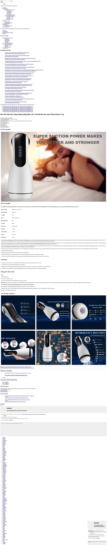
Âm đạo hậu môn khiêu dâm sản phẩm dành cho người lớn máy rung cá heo (18, 85)
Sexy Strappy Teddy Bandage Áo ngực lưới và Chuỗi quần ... (16, 65)
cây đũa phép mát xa (10, 14)
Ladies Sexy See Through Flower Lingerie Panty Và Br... (15, 53)
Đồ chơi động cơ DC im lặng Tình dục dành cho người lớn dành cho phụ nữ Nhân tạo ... (20, 70)
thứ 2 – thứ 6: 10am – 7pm (5, 389)
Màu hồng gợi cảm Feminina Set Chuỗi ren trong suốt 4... (15, 59)
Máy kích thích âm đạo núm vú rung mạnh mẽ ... (13, 91)
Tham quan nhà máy (8, 25)
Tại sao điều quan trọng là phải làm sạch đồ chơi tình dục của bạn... (17, 397)
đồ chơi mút (9, 12)
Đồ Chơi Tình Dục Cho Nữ (10, 9)
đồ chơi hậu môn (10, 18)
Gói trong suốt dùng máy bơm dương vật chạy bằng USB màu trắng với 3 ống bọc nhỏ (19, 367)
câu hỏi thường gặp (6, 23)
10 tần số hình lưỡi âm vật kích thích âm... (12, 102)
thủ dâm (8, 17)
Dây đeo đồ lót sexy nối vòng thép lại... (12, 56)
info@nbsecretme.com (4, 391)
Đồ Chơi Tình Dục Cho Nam (10, 15)
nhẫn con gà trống (10, 16)
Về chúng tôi (5, 24)
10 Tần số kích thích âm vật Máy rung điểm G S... (14, 99)
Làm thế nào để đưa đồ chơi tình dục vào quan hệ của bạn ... (15, 401)
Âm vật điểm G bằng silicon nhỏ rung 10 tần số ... (14, 88)
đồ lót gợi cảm (7, 19)
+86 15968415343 (3, 390)
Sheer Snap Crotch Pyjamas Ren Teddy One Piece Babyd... (15, 68)
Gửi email (2, 404)
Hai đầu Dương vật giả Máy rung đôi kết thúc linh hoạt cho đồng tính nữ (18, 79)
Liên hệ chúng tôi (6, 26)
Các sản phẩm (5, 8)
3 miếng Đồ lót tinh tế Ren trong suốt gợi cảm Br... (14, 62)
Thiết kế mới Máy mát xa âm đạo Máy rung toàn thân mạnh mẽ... (16, 76)
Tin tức (4, 20)
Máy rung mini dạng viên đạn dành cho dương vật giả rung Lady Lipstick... (18, 73)
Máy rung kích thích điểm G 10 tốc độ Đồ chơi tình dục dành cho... (17, 94)
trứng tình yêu (9, 11)
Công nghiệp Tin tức (8, 22)
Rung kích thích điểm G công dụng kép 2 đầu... (13, 82)
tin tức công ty (7, 21)
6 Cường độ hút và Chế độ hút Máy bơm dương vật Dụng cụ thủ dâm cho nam (17, 366)
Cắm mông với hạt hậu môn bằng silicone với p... (16, 375)
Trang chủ (4, 7)
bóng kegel (9, 10)
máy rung (8, 13)
